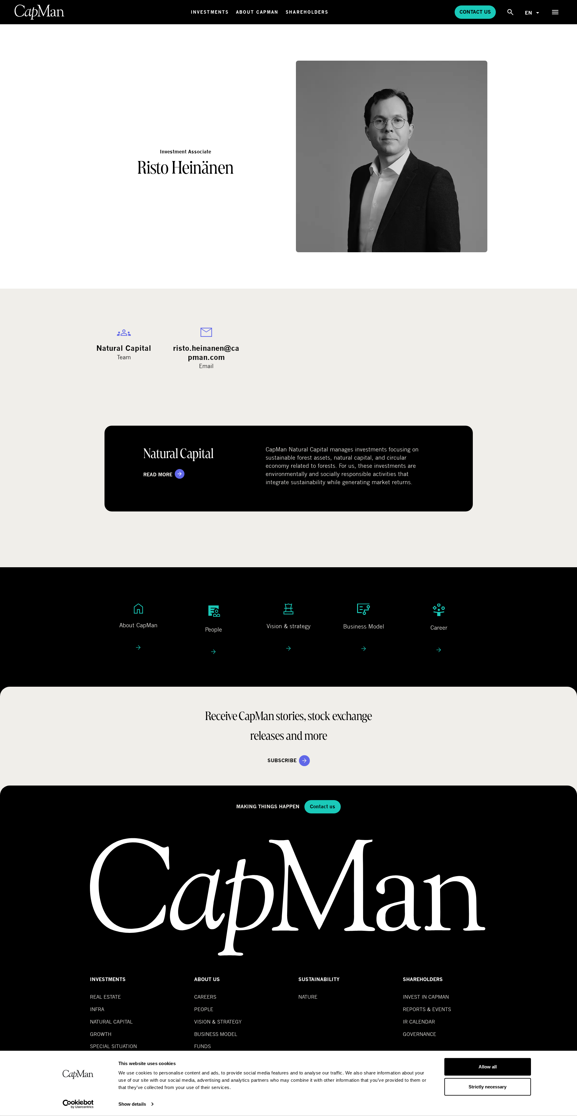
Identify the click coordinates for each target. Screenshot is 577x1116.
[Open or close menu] (555, 12)
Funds (202, 1046)
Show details (132, 1104)
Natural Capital (111, 1021)
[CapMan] (40, 12)
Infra (97, 1009)
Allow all (488, 1066)
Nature (307, 997)
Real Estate (105, 997)
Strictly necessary (487, 1086)
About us (207, 979)
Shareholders (307, 12)
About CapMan (257, 12)
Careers (205, 997)
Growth (100, 1034)
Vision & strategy (218, 1021)
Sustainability (319, 979)
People (203, 1009)
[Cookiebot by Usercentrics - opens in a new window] (77, 1104)
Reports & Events (427, 1009)
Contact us (475, 12)
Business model (215, 1034)
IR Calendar (419, 1021)
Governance (419, 1034)
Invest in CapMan (426, 997)
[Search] (510, 12)
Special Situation (113, 1046)
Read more (157, 475)
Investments (210, 12)
